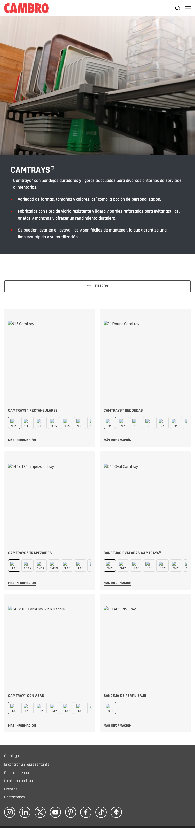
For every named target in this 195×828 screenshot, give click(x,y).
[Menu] (188, 8)
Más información (22, 440)
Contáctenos (14, 797)
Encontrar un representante (27, 764)
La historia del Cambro (22, 781)
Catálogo (11, 756)
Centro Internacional (20, 773)
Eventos (10, 789)
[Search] (178, 8)
